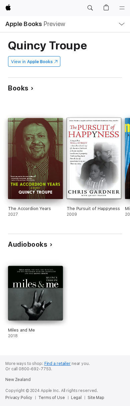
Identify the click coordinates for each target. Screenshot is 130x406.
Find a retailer (57, 363)
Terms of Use (51, 397)
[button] (90, 8)
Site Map (96, 397)
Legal (76, 397)
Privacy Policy (18, 397)
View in (32, 61)
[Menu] (122, 8)
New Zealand (18, 379)
